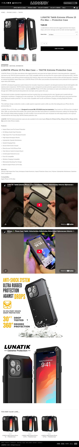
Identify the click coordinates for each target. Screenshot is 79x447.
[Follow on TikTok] (6, 3)
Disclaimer (29, 442)
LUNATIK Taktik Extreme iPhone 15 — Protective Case (10, 436)
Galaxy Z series (55, 7)
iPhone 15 (48, 119)
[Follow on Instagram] (4, 3)
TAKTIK (20, 12)
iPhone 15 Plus (56, 119)
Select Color (44, 34)
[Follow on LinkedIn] (8, 3)
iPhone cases (32, 7)
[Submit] (76, 3)
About (3, 442)
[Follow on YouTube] (10, 3)
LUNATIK (32, 89)
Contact (40, 442)
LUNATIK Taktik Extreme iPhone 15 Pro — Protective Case (30, 436)
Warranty (13, 442)
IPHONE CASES (11, 12)
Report (35, 442)
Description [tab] (4, 65)
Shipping (19, 442)
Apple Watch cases (20, 7)
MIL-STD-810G (38, 109)
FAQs (23, 442)
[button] (16, 3)
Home (3, 12)
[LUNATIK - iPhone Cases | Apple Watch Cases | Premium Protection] (39, 3)
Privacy (7, 442)
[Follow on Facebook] (2, 3)
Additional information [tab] (16, 65)
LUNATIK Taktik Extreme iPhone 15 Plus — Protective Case (49, 436)
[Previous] (3, 33)
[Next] (35, 33)
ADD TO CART (59, 48)
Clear (76, 32)
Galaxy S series (43, 7)
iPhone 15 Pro (65, 119)
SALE (63, 7)
